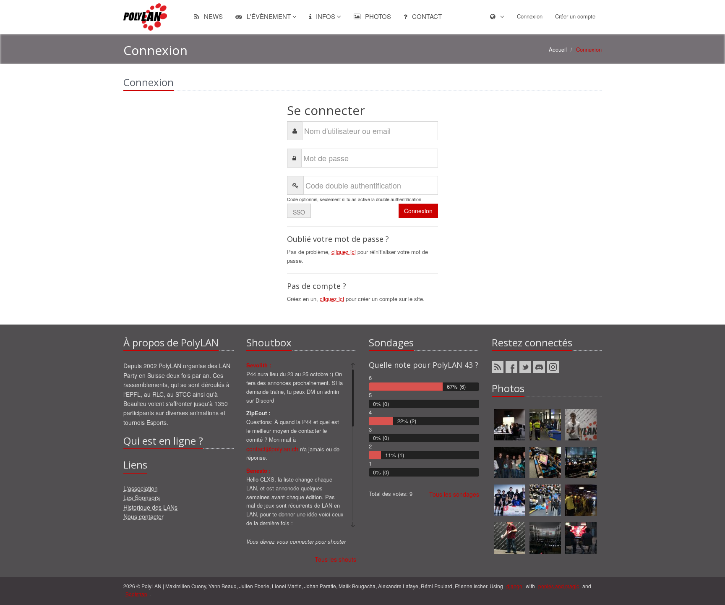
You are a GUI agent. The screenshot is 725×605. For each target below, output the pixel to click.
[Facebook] (511, 367)
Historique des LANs (150, 507)
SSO (299, 212)
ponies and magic (558, 585)
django (514, 585)
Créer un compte (575, 16)
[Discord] (539, 367)
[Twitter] (525, 367)
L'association (140, 488)
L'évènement (268, 16)
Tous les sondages (454, 494)
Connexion (529, 16)
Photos (377, 16)
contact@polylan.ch (272, 449)
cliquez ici (343, 252)
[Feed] (497, 367)
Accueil (558, 49)
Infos (325, 16)
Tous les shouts (335, 559)
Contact (426, 16)
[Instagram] (553, 367)
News (212, 16)
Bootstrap (136, 593)
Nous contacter (143, 516)
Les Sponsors (141, 497)
